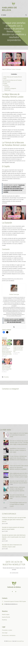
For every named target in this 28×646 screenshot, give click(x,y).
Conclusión (7, 86)
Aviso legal (4, 632)
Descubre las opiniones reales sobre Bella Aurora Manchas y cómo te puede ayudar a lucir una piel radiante (13, 537)
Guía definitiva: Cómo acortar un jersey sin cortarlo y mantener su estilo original (18, 450)
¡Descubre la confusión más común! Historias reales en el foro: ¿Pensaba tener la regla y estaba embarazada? (19, 442)
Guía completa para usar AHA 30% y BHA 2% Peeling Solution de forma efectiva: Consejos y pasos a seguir (19, 475)
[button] (26, 15)
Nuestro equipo (5, 614)
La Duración (5, 85)
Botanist (10, 641)
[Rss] (14, 327)
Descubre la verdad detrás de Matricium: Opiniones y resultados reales (18, 496)
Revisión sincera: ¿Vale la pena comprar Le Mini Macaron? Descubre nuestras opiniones (17, 489)
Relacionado (7, 90)
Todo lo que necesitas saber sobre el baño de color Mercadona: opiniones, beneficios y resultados (19, 467)
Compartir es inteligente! (10, 88)
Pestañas (6, 377)
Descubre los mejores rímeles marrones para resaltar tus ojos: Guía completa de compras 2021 (18, 348)
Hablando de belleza (9, 8)
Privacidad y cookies (7, 630)
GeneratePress (20, 641)
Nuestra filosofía (6, 617)
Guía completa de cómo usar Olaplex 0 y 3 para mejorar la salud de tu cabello (19, 434)
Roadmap (4, 619)
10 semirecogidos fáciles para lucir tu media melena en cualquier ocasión (18, 504)
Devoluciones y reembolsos (8, 635)
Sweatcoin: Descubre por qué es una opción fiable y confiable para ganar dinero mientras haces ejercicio (14, 519)
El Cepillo (5, 83)
